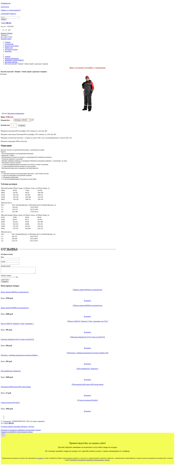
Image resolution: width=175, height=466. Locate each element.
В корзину (87, 300)
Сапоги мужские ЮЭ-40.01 (10, 402)
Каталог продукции (12, 46)
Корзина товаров (6, 33)
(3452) (6, 23)
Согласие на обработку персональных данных (17, 432)
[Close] (3, 435)
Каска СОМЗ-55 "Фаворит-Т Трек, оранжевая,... (17, 323)
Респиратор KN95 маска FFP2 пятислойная (16, 387)
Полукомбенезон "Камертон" (11, 371)
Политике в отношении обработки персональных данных (90, 460)
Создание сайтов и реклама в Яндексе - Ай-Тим (17, 426)
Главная (7, 42)
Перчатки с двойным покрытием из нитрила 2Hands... (19, 355)
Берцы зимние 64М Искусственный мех (15, 292)
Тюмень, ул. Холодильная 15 (11, 10)
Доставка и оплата (11, 49)
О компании (9, 44)
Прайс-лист (9, 47)
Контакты (8, 51)
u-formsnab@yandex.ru (8, 13)
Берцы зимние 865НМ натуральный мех (15, 308)
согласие (40, 458)
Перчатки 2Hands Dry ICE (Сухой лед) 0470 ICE (17, 339)
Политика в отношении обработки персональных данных (21, 430)
